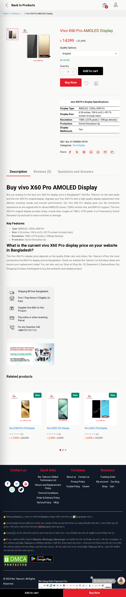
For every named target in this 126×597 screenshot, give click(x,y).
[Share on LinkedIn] (91, 152)
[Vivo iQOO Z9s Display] (100, 409)
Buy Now (71, 82)
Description (18, 172)
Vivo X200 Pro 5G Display (22, 428)
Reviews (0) (42, 172)
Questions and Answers (76, 172)
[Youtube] (26, 484)
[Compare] (96, 83)
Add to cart (90, 71)
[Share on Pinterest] (84, 152)
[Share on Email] (105, 152)
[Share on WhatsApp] (98, 152)
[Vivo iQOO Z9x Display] (63, 409)
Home (6, 13)
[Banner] (30, 354)
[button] (60, 450)
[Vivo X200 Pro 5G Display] (25, 409)
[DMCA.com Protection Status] (15, 561)
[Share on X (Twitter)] (77, 152)
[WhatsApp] (12, 489)
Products (15, 13)
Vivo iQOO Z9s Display (95, 428)
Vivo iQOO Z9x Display (58, 428)
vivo (39, 194)
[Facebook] (7, 484)
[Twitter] (17, 484)
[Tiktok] (21, 489)
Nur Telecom (95, 256)
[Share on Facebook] (70, 152)
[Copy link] (112, 152)
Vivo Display (79, 145)
